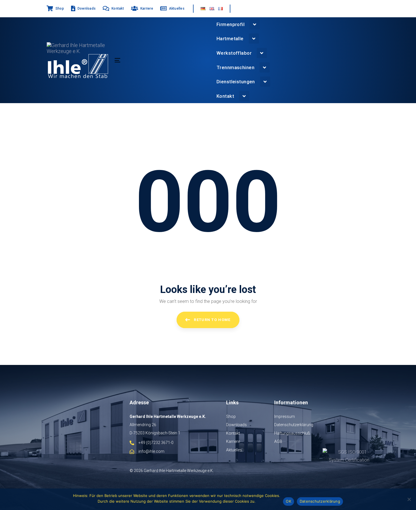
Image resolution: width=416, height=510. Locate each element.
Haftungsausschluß (292, 433)
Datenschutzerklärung (293, 424)
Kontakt (233, 433)
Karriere (233, 441)
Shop (231, 416)
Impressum (284, 416)
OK (288, 501)
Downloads (236, 424)
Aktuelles (234, 450)
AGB (278, 441)
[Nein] (409, 499)
